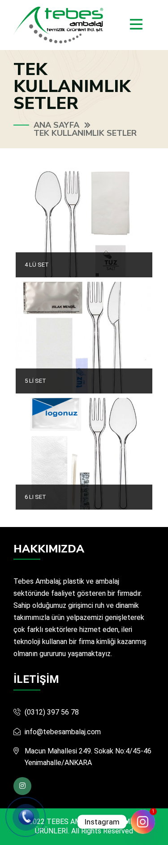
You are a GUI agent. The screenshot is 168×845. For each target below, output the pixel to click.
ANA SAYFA (56, 125)
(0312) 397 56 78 (52, 712)
